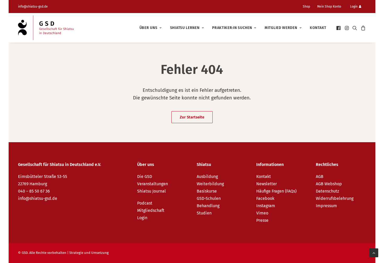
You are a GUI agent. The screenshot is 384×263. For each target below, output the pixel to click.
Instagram (265, 205)
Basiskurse (207, 191)
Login (354, 6)
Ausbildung (207, 176)
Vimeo (262, 213)
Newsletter (266, 183)
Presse (262, 220)
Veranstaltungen (152, 183)
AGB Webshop (329, 183)
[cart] (362, 28)
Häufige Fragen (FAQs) (276, 191)
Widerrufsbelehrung (334, 198)
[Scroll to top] (373, 252)
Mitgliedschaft (150, 210)
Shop (306, 6)
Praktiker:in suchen (232, 28)
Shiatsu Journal (151, 191)
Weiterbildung (210, 183)
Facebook (265, 198)
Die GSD (144, 176)
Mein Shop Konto (329, 6)
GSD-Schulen (209, 198)
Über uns (148, 28)
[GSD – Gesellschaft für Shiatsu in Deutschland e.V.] (46, 27)
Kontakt (318, 28)
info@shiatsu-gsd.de (33, 6)
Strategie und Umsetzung (89, 253)
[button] (339, 28)
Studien (204, 213)
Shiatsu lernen (185, 28)
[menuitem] (308, 6)
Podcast (144, 203)
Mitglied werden (281, 28)
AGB (319, 176)
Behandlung (208, 205)
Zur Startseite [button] (192, 117)
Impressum (326, 205)
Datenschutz (327, 191)
